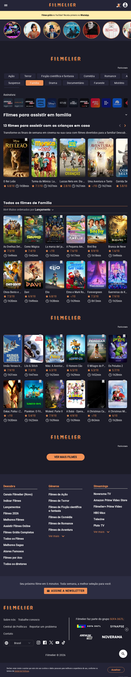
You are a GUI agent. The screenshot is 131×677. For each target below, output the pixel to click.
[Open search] (123, 654)
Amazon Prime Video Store (110, 500)
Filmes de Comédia (60, 517)
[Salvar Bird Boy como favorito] (103, 217)
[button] (65, 115)
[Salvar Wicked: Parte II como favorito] (61, 381)
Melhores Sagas (13, 545)
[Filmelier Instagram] (38, 643)
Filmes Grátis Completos (18, 532)
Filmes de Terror (59, 500)
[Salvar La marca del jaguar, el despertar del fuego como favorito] (61, 217)
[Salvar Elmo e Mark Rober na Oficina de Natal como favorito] (82, 262)
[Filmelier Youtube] (57, 643)
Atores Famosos (13, 551)
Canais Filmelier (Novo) (18, 494)
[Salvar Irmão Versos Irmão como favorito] (19, 336)
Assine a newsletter (67, 590)
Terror (27, 76)
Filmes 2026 (11, 513)
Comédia (89, 76)
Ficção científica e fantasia (57, 76)
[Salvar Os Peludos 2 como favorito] (124, 336)
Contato (8, 633)
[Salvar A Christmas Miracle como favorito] (124, 381)
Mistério (119, 83)
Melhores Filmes (13, 519)
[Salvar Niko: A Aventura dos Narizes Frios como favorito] (61, 336)
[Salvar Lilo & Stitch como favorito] (40, 336)
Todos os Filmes (13, 538)
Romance (110, 76)
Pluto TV (99, 525)
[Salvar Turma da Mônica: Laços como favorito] (54, 140)
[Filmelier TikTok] (64, 643)
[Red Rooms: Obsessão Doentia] (91, 30)
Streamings (101, 486)
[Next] (125, 126)
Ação (11, 76)
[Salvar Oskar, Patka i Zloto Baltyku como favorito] (19, 381)
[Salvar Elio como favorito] (61, 262)
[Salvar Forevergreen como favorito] (103, 262)
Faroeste (99, 83)
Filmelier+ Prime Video (108, 506)
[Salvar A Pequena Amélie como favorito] (82, 217)
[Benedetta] (111, 30)
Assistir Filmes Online (16, 526)
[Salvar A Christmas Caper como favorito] (103, 381)
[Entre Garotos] (71, 30)
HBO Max (99, 512)
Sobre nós (9, 619)
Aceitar (115, 670)
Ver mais (54, 536)
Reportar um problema (43, 626)
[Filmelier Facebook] (45, 643)
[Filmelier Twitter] (51, 643)
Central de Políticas (21, 671)
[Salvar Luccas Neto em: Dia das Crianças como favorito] (82, 140)
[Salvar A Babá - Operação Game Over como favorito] (82, 381)
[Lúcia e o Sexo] (32, 30)
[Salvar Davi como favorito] (40, 262)
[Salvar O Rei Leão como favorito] (26, 140)
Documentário (75, 83)
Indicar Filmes (12, 500)
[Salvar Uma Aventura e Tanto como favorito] (110, 140)
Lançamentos (11, 507)
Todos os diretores (15, 564)
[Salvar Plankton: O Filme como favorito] (40, 381)
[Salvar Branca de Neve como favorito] (124, 217)
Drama (53, 83)
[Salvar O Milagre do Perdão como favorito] (103, 336)
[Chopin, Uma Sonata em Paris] (51, 30)
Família (34, 83)
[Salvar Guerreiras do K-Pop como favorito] (124, 262)
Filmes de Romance (61, 523)
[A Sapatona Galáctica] (12, 30)
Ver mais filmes (65, 457)
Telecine (99, 519)
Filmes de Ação (58, 494)
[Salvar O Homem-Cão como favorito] (82, 336)
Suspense (14, 83)
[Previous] (119, 126)
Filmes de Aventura (61, 529)
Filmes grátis (47, 15)
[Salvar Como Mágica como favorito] (40, 217)
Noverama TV (102, 494)
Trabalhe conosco (29, 619)
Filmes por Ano (12, 557)
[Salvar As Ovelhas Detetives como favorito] (19, 217)
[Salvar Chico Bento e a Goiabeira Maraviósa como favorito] (19, 262)
